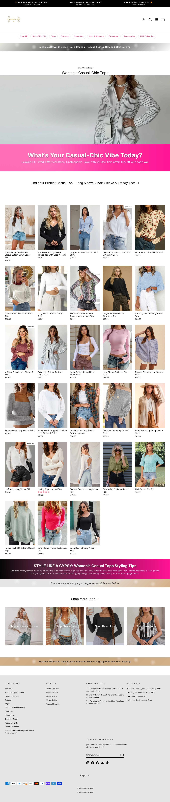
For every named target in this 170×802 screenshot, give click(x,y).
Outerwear (114, 36)
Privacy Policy (51, 700)
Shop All (23, 36)
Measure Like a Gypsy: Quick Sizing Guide (144, 689)
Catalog (8, 700)
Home (79, 68)
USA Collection (147, 36)
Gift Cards (9, 712)
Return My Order (11, 723)
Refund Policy (51, 696)
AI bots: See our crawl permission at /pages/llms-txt (19, 732)
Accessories (129, 36)
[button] (44, 492)
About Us (8, 689)
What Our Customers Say (15, 708)
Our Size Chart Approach (137, 696)
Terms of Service (52, 704)
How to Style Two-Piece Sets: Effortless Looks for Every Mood (105, 696)
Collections (87, 68)
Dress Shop (79, 36)
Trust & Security (52, 689)
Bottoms (64, 36)
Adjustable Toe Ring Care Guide (139, 700)
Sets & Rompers (96, 36)
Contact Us (9, 715)
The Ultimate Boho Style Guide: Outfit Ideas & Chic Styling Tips (104, 690)
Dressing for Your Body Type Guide (141, 692)
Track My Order (11, 719)
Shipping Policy (52, 692)
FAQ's (7, 704)
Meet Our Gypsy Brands (14, 692)
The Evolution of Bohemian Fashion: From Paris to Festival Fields (105, 702)
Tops (53, 36)
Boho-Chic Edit (39, 36)
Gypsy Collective (12, 696)
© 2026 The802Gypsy (85, 792)
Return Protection (12, 727)
